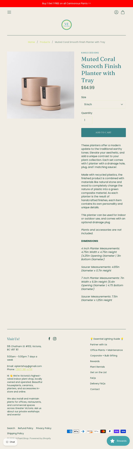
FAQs (93, 378)
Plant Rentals (97, 366)
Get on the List (98, 372)
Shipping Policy (15, 433)
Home (31, 42)
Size (83, 97)
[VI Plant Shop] (66, 24)
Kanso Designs (90, 52)
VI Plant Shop (22, 438)
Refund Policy (25, 428)
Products (45, 42)
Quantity (86, 113)
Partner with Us (98, 344)
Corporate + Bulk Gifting (103, 355)
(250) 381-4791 (23, 369)
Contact (95, 389)
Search (11, 428)
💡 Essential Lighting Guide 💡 (106, 338)
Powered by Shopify (40, 438)
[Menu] (9, 12)
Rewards (95, 361)
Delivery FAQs (97, 383)
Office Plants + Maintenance (106, 350)
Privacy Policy (43, 428)
